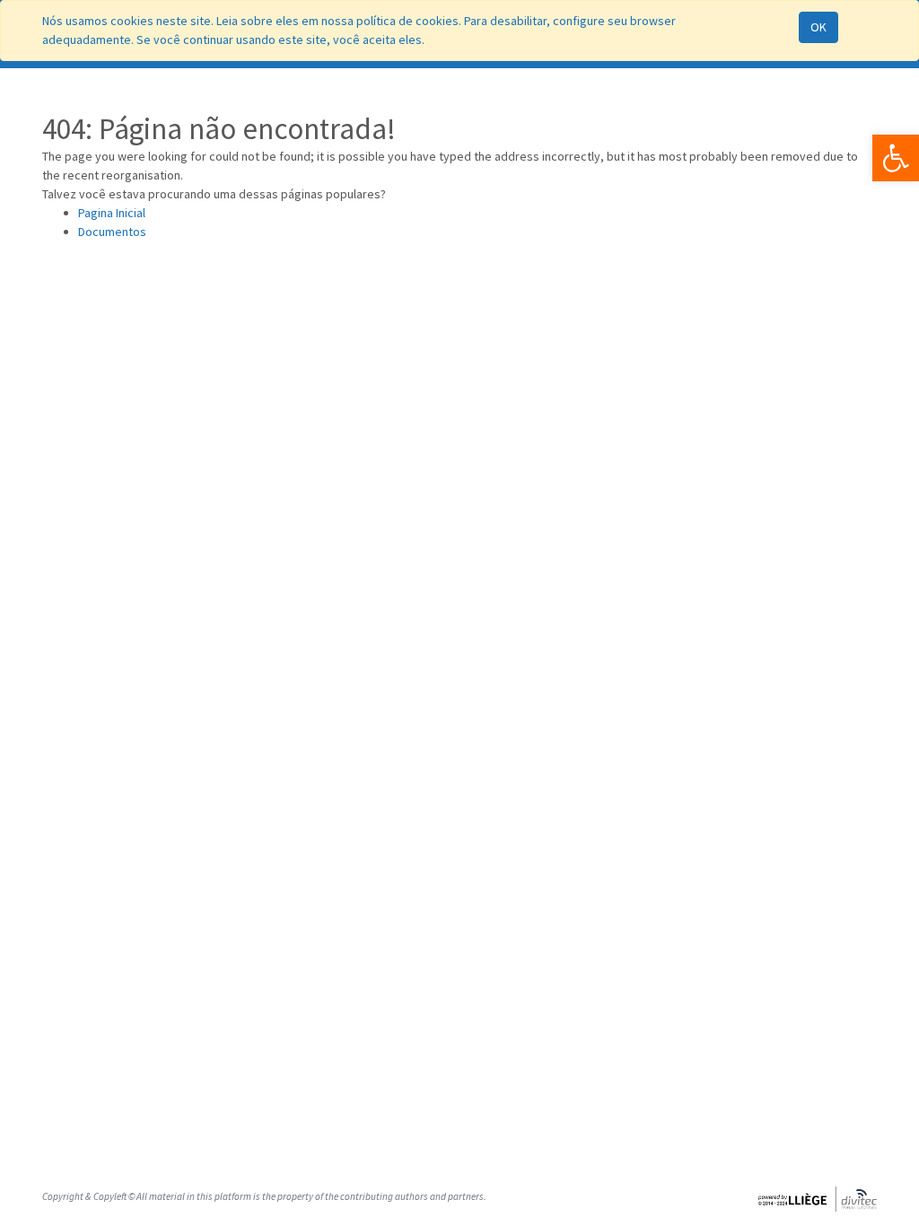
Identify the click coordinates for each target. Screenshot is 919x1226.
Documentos (112, 231)
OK (818, 27)
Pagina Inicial (111, 213)
